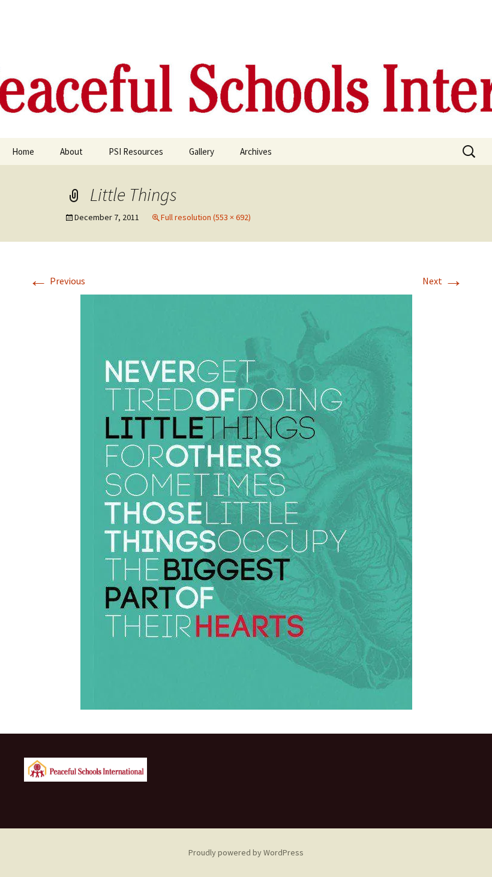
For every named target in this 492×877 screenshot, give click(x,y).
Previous (57, 281)
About (71, 151)
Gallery (201, 151)
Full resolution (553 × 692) (206, 217)
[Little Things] (246, 501)
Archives (256, 151)
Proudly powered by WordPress (246, 852)
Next (442, 281)
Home (23, 151)
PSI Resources (136, 151)
